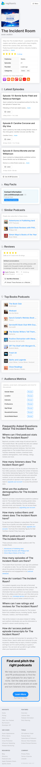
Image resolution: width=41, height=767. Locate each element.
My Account (5, 723)
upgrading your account (27, 507)
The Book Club (15, 304)
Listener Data (25, 715)
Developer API (6, 725)
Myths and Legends (17, 360)
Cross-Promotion (7, 741)
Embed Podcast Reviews (29, 743)
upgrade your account (15, 482)
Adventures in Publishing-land (22, 220)
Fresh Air (13, 353)
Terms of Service (26, 756)
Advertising (5, 738)
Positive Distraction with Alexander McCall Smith (23, 339)
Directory (5, 756)
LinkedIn (23, 759)
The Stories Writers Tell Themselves (23, 332)
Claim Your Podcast (8, 720)
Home (4, 713)
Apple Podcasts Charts (9, 761)
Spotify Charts (6, 763)
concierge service (18, 596)
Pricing (4, 715)
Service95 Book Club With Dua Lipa (23, 325)
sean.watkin (7, 34)
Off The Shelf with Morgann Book (23, 346)
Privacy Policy (25, 754)
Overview (24, 713)
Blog (3, 754)
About (4, 718)
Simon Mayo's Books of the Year (23, 235)
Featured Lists (6, 759)
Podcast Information (27, 718)
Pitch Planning (25, 720)
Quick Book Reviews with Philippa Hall (23, 228)
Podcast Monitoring (8, 745)
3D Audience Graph (27, 733)
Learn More (20, 694)
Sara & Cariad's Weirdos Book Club (23, 318)
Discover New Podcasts (28, 741)
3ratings (19, 54)
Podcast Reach (25, 736)
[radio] (4, 53)
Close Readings (15, 367)
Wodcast (13, 311)
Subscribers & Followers (28, 738)
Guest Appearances (8, 733)
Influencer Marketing (8, 743)
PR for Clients (6, 736)
